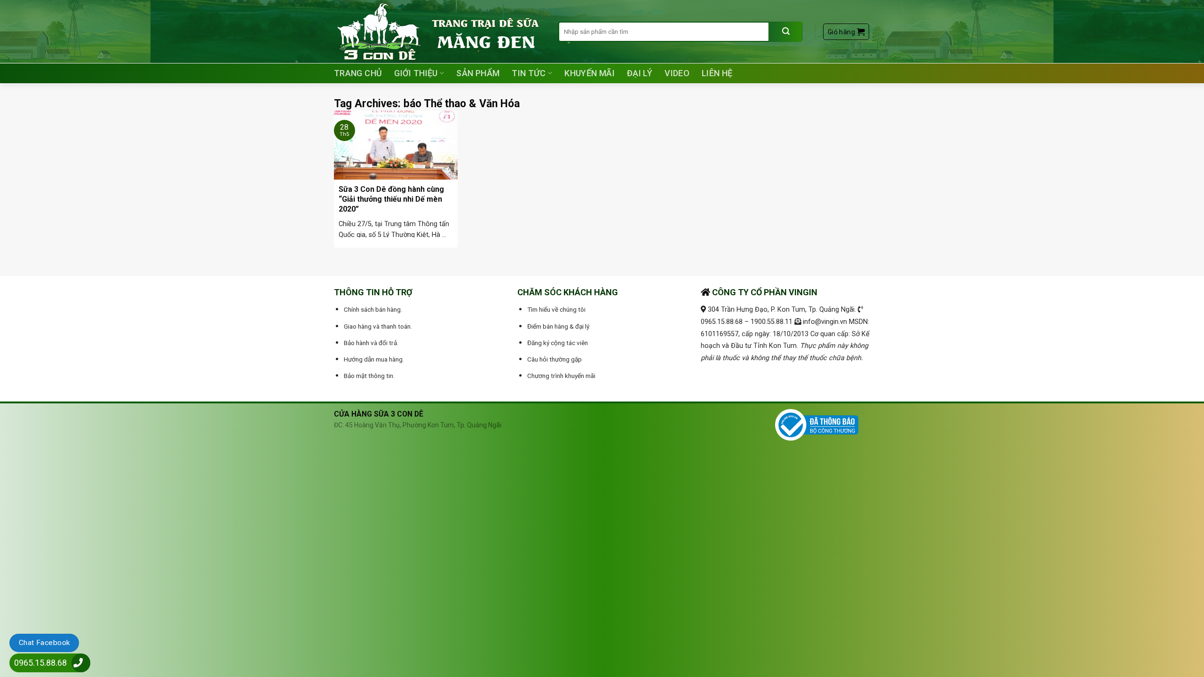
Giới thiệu (416, 73)
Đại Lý (639, 73)
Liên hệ (717, 73)
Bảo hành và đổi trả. (371, 342)
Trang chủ (358, 73)
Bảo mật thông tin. (369, 375)
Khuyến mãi (589, 73)
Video (677, 73)
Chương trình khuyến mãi (561, 375)
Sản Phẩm (477, 73)
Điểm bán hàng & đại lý (558, 326)
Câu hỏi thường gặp (554, 359)
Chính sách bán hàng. (373, 309)
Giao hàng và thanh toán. (378, 326)
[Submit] (785, 32)
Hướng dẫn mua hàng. (374, 359)
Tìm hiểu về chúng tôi (556, 309)
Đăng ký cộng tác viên (557, 342)
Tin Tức (529, 73)
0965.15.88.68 (40, 663)
